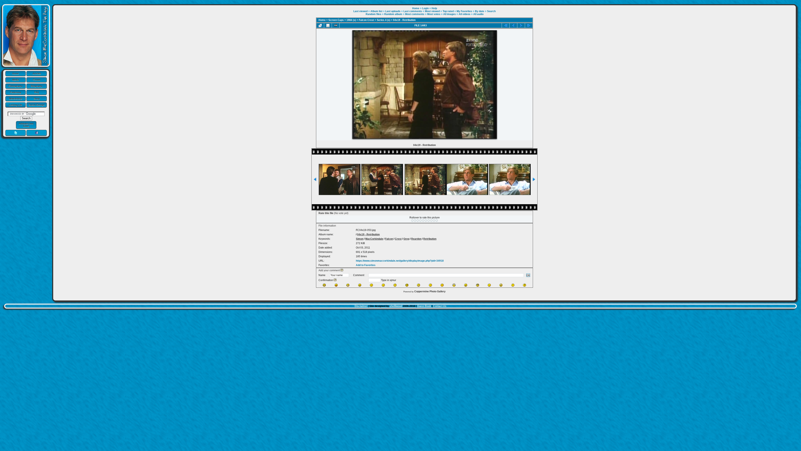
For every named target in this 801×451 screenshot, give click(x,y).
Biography (36, 86)
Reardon (416, 238)
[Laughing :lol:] (324, 285)
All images (449, 14)
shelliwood (396, 306)
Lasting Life (15, 105)
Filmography (16, 86)
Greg (406, 238)
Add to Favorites (365, 265)
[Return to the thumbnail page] (320, 25)
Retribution (429, 238)
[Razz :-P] (336, 285)
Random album (393, 14)
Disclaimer (361, 306)
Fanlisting (15, 92)
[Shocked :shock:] (454, 285)
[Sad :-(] (383, 285)
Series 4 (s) (383, 20)
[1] (412, 220)
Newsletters (15, 98)
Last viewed (360, 11)
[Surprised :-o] (418, 285)
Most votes (433, 14)
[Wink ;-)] (489, 285)
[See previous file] (513, 25)
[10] (436, 220)
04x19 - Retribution (404, 20)
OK (528, 275)
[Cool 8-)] (406, 285)
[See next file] (521, 25)
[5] (423, 220)
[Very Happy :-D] (347, 285)
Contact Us (439, 306)
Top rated (448, 11)
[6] (425, 220)
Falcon (389, 238)
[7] (428, 220)
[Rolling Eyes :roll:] (477, 285)
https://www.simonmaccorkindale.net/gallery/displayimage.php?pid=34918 (400, 260)
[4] (420, 220)
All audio (478, 14)
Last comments (412, 11)
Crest (398, 238)
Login (425, 8)
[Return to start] (505, 25)
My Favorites (464, 11)
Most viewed (432, 11)
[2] (415, 220)
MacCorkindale (374, 238)
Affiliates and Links (26, 124)
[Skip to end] (529, 25)
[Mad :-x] (465, 285)
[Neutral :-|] (371, 285)
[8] (431, 220)
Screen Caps (336, 20)
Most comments (414, 14)
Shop (37, 98)
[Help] (341, 270)
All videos (464, 14)
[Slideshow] (335, 25)
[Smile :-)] (359, 285)
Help (434, 8)
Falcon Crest (366, 20)
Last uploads (392, 11)
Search (491, 11)
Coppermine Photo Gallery (430, 291)
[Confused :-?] (430, 285)
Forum (36, 80)
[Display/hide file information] (328, 25)
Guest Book (424, 306)
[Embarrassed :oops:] (442, 285)
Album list (376, 11)
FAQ (36, 92)
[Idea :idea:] (501, 285)
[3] (417, 220)
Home (15, 73)
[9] (434, 220)
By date (479, 11)
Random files (373, 14)
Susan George (36, 105)
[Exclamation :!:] (512, 285)
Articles (37, 73)
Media (15, 80)
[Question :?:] (524, 285)
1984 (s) (351, 20)
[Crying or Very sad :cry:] (395, 285)
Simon (359, 238)
